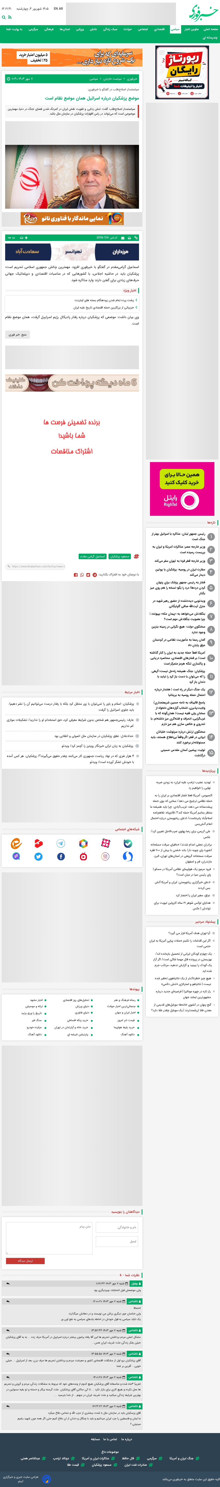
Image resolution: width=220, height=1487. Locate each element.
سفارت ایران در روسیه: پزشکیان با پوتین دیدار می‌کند (180, 572)
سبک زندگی (110, 29)
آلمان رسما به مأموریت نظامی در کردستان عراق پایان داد (179, 642)
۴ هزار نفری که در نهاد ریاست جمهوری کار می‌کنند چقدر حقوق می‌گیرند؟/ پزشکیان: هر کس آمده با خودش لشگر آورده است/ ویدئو (70, 759)
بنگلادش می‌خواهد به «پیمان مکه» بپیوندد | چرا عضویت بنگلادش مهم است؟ (177, 616)
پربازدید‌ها (208, 770)
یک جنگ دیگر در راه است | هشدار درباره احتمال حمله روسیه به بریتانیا (179, 692)
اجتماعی (143, 29)
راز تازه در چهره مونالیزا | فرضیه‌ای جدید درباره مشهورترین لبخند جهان (183, 994)
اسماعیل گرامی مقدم (92, 556)
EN (57, 8)
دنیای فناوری (82, 1012)
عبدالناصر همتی (30, 1458)
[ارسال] (122, 237)
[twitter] (88, 575)
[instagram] (105, 861)
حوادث (128, 29)
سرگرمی (34, 29)
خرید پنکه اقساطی (77, 1020)
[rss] (9, 17)
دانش (94, 29)
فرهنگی (49, 29)
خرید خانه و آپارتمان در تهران (71, 1027)
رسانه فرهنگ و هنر (125, 1000)
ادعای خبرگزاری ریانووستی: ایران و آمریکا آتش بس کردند (182, 885)
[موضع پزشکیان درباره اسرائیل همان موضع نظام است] (94, 575)
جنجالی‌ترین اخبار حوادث (121, 1006)
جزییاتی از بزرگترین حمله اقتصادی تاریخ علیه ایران (103, 307)
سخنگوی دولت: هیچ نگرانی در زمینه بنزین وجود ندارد (178, 629)
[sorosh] (127, 861)
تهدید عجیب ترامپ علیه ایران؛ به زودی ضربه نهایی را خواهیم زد (183, 785)
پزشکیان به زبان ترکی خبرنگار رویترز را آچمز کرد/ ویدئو (97, 746)
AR (62, 8)
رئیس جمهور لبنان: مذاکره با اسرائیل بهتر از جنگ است (178, 536)
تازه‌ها (211, 522)
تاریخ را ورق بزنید (31, 1013)
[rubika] (83, 848)
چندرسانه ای (210, 37)
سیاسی (175, 29)
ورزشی (80, 29)
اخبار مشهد (36, 1000)
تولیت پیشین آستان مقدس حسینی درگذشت (183, 753)
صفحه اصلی (210, 29)
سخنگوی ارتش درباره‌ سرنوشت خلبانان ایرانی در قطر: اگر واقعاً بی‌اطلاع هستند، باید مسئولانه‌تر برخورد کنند (178, 737)
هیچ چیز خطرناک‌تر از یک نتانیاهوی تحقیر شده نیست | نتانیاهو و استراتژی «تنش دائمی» (183, 981)
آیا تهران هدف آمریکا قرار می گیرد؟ (189, 933)
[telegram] (61, 848)
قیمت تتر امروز (126, 1020)
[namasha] (83, 861)
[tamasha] (38, 848)
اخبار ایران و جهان (125, 1012)
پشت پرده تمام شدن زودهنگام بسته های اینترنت (104, 300)
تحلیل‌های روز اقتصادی (76, 1000)
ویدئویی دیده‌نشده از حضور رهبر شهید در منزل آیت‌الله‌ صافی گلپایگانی (179, 604)
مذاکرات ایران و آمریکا (95, 1458)
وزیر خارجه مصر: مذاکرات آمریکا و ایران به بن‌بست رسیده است (178, 549)
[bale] (127, 848)
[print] (129, 238)
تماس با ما (110, 1439)
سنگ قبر (37, 1020)
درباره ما (127, 1439)
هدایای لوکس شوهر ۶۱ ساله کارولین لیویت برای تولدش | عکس (182, 905)
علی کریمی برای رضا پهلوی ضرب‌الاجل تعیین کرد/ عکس (180, 834)
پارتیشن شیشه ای (77, 1034)
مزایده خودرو (34, 1027)
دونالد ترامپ (61, 1458)
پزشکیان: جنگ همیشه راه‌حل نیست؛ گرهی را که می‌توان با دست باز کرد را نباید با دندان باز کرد (178, 676)
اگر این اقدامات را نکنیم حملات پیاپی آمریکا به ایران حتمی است (180, 943)
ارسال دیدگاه (25, 1261)
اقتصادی (159, 29)
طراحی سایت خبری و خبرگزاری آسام (20, 1479)
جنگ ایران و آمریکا (182, 1458)
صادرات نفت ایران (135, 1464)
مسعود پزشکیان (119, 556)
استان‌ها (65, 29)
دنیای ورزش (82, 1006)
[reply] (8, 1283)
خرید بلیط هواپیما (124, 1027)
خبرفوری (178, 1479)
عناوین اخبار (192, 29)
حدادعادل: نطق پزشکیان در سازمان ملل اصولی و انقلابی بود (93, 736)
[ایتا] (16, 848)
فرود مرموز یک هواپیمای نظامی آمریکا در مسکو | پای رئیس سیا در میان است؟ (182, 872)
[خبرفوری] (197, 13)
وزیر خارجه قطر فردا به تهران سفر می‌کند (179, 561)
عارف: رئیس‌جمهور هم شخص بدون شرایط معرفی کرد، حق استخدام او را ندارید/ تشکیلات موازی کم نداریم (70, 723)
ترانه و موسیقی (34, 1006)
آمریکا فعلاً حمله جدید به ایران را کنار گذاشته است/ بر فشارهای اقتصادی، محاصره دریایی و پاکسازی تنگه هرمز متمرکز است (177, 658)
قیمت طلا (73, 1464)
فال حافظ (128, 1458)
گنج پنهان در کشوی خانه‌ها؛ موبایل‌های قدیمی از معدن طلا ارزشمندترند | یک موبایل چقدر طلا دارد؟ (181, 1007)
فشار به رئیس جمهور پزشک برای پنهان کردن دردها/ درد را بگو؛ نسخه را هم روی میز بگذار (177, 588)
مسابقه (95, 1439)
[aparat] (105, 848)
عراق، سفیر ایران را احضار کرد (193, 895)
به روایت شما (14, 29)
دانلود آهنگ (127, 1034)
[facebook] (76, 575)
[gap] (16, 861)
